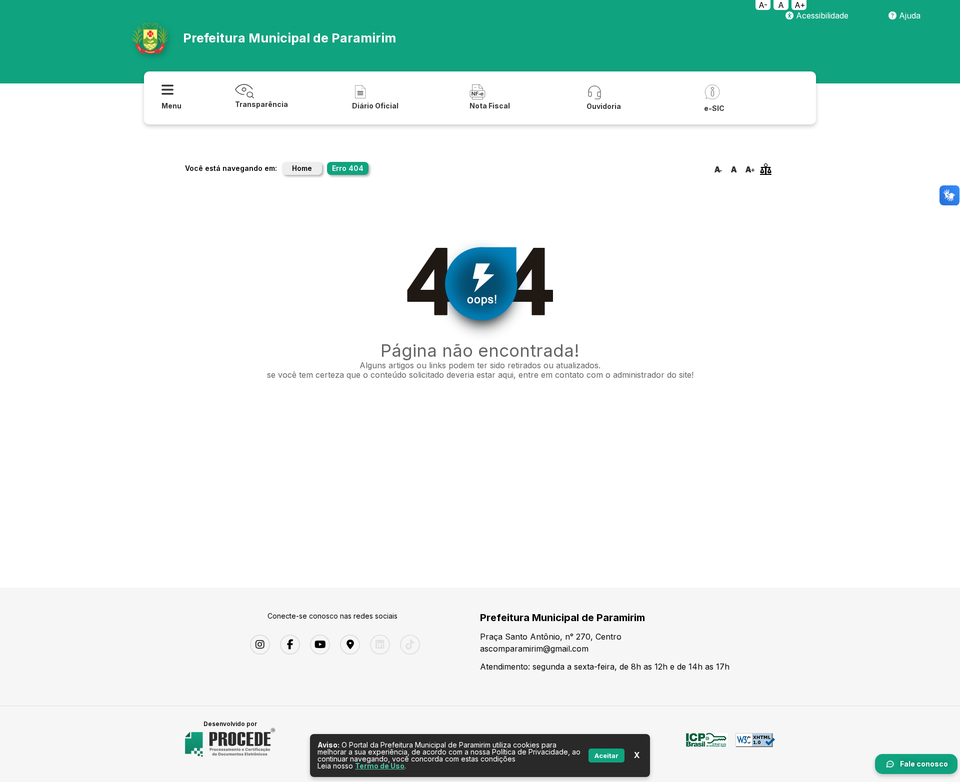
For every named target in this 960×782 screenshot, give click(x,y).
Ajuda (908, 15)
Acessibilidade (821, 15)
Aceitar (606, 756)
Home (302, 168)
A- (763, 5)
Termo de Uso (379, 766)
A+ (800, 5)
